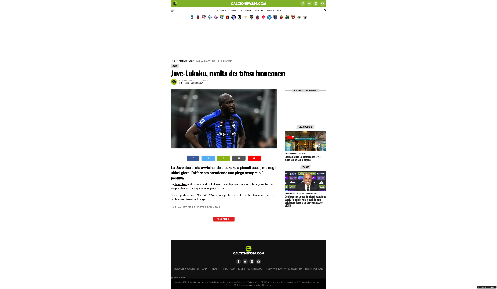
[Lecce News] (251, 17)
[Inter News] (234, 17)
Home (174, 61)
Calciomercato (222, 10)
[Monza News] (263, 17)
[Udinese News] (299, 17)
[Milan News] (257, 17)
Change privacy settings (486, 287)
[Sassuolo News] (287, 17)
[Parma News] (275, 17)
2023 (191, 61)
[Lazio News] (245, 17)
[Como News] (210, 17)
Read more (223, 219)
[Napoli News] (269, 17)
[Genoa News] (228, 17)
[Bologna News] (198, 17)
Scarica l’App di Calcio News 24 (186, 268)
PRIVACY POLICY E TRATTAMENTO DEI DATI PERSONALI (242, 268)
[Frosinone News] (222, 17)
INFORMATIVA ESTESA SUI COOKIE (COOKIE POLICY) (283, 268)
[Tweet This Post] (208, 158)
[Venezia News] (305, 17)
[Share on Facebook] (193, 158)
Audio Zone (259, 10)
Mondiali (270, 10)
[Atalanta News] (192, 17)
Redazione (216, 268)
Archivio (183, 61)
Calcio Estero (245, 10)
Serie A (233, 10)
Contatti (205, 268)
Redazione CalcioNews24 (192, 83)
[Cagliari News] (204, 17)
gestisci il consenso (178, 277)
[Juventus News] (240, 17)
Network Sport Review (314, 268)
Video (279, 10)
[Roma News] (281, 17)
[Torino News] (293, 17)
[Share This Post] (223, 158)
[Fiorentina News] (216, 17)
